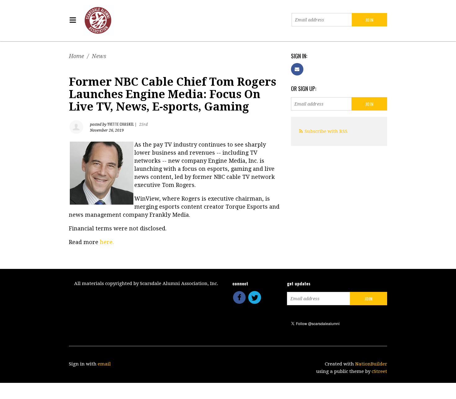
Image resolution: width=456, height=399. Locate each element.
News (99, 56)
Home (76, 56)
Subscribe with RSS (326, 131)
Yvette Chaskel (120, 124)
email (104, 364)
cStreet (379, 371)
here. (107, 242)
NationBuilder (371, 364)
